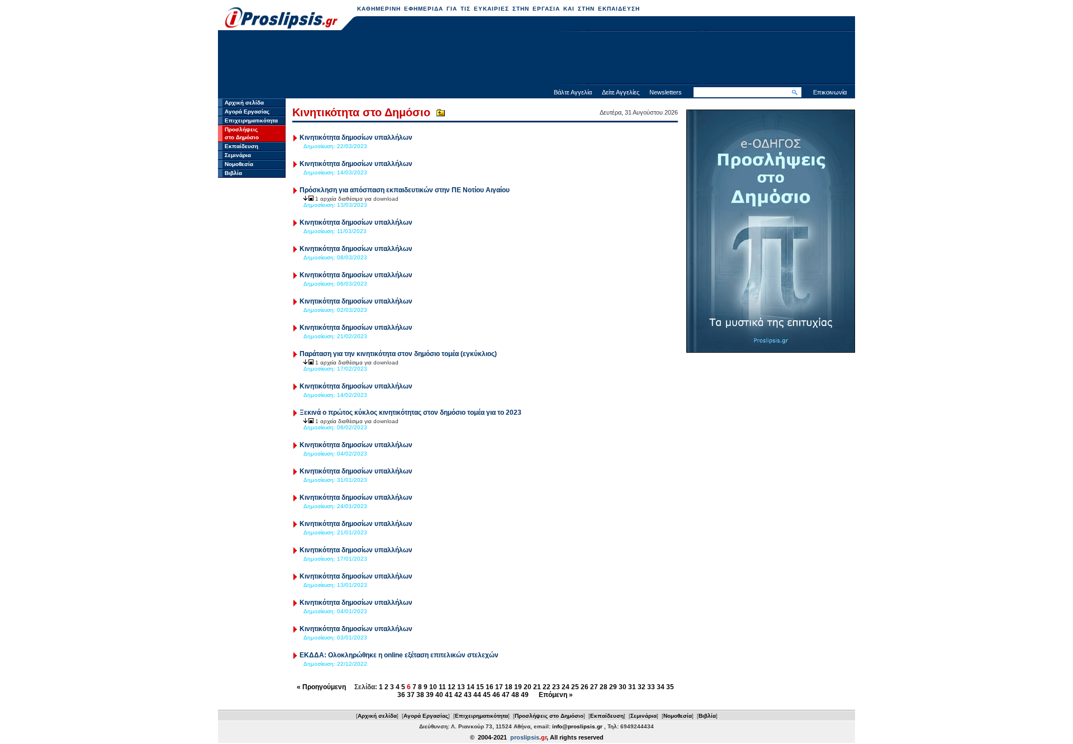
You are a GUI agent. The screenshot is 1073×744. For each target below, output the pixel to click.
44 (477, 695)
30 (622, 687)
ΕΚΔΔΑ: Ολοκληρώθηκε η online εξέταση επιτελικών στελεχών (399, 655)
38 (420, 695)
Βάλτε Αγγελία (573, 92)
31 (632, 687)
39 (430, 695)
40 (439, 695)
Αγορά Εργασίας (247, 111)
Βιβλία (233, 173)
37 (411, 695)
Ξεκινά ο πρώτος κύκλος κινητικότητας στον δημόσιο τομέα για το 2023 (410, 412)
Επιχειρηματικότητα (251, 120)
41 (449, 695)
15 (480, 687)
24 (565, 687)
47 (506, 695)
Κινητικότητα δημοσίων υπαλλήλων (356, 137)
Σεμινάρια (238, 155)
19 (518, 687)
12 (451, 687)
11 (442, 687)
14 (470, 687)
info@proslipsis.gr (577, 726)
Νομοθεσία (239, 164)
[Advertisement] (536, 59)
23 (556, 687)
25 (575, 687)
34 (660, 687)
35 (670, 687)
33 (651, 687)
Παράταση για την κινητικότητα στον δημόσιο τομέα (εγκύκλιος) (398, 354)
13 (461, 687)
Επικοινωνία (830, 92)
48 (515, 695)
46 (496, 695)
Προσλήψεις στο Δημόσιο (549, 716)
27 (594, 687)
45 (487, 695)
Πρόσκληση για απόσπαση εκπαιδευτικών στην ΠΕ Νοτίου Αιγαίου (405, 190)
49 (525, 695)
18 (508, 687)
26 (584, 687)
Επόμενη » (556, 695)
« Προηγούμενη (321, 687)
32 (641, 687)
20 (527, 687)
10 (433, 687)
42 (458, 695)
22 (546, 687)
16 (489, 687)
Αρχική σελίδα (244, 102)
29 (613, 687)
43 (468, 695)
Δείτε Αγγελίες (620, 92)
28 (603, 687)
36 (401, 695)
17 (499, 687)
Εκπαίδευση (241, 146)
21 (537, 687)
